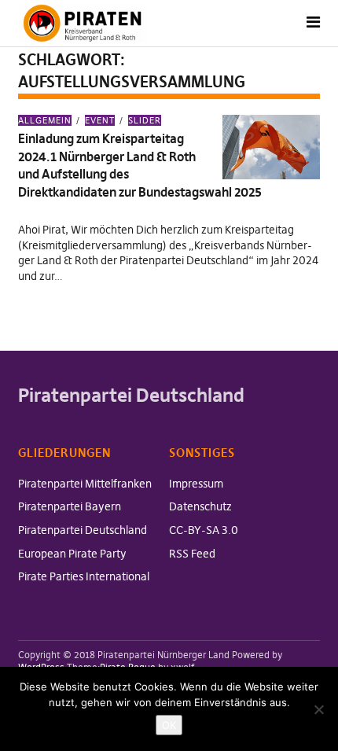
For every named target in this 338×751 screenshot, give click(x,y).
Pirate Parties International (83, 576)
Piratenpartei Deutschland (82, 530)
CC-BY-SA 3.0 (203, 530)
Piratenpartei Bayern (69, 506)
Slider (144, 120)
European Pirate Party (72, 554)
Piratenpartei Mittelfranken (85, 484)
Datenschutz (200, 506)
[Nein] (318, 709)
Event (100, 120)
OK (169, 725)
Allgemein (45, 120)
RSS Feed (192, 554)
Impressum (196, 484)
